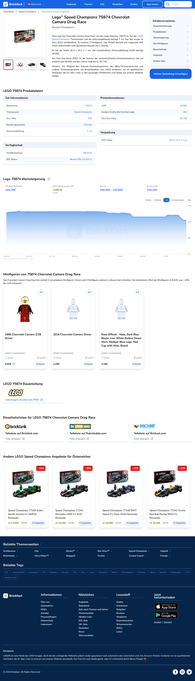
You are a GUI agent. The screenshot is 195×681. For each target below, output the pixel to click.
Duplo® (164, 551)
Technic (101, 555)
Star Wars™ (103, 551)
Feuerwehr (141, 572)
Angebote (71, 4)
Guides (134, 4)
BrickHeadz (9, 555)
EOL (102, 4)
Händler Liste (85, 616)
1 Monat (148, 200)
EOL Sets (83, 620)
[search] (168, 4)
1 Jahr (166, 200)
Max (189, 200)
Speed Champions (83, 112)
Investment (121, 605)
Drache (91, 572)
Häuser (152, 572)
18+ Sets (83, 624)
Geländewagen (175, 572)
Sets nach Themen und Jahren (93, 609)
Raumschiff (103, 572)
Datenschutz (47, 620)
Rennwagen (33, 572)
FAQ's (44, 609)
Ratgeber (121, 609)
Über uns (45, 602)
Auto (83, 572)
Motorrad (162, 572)
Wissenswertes (124, 624)
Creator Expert (136, 555)
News (81, 631)
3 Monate (157, 200)
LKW (187, 572)
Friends (164, 555)
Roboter (114, 572)
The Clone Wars (10, 578)
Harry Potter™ (42, 555)
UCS (43, 572)
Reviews (120, 613)
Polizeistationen (127, 572)
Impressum (46, 624)
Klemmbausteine (124, 620)
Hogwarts (53, 572)
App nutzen (152, 4)
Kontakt (45, 613)
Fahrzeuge (65, 572)
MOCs (119, 628)
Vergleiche (121, 616)
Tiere (75, 572)
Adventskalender (19, 572)
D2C (6, 572)
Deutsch (168, 622)
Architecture (9, 551)
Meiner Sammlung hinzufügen (171, 73)
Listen (119, 631)
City (36, 551)
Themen (88, 4)
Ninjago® (70, 555)
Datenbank (84, 605)
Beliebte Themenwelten (21, 544)
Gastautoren (47, 605)
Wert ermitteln (86, 635)
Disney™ (70, 551)
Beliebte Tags (13, 565)
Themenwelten (86, 613)
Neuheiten (117, 4)
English (157, 622)
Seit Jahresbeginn (178, 200)
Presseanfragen (48, 616)
